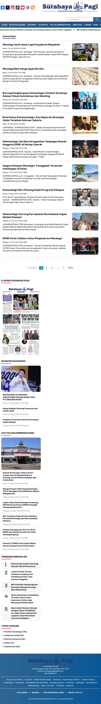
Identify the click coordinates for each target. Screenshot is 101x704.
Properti (28, 679)
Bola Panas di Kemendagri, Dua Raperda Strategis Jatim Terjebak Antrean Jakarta (33, 119)
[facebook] (3, 9)
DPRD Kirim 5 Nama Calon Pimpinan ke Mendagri (32, 238)
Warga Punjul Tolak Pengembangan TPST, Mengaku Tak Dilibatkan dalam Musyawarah (21, 491)
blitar (9, 643)
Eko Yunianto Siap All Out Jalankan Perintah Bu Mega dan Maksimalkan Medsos (20, 518)
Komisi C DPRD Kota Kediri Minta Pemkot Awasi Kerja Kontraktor (19, 544)
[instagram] (13, 9)
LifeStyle (70, 682)
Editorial (69, 685)
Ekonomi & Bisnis (17, 25)
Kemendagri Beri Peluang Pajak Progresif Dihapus (33, 190)
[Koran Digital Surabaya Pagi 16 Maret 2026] (21, 320)
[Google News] (28, 9)
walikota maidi (14, 635)
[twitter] (8, 9)
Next (70, 268)
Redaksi (35, 693)
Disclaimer (22, 693)
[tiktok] (18, 9)
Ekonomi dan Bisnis (14, 679)
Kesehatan (19, 682)
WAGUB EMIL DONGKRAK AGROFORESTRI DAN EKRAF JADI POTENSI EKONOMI (19, 397)
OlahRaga (79, 682)
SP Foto (50, 685)
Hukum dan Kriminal (71, 679)
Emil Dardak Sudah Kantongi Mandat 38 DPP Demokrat (24, 565)
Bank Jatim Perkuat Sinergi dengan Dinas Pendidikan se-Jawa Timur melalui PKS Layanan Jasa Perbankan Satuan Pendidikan (24, 613)
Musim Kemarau (14, 639)
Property (32, 25)
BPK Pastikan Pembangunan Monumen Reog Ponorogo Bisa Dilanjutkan (24, 587)
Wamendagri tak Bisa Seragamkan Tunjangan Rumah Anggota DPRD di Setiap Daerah (34, 143)
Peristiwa (77, 25)
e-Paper (87, 25)
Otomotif (43, 25)
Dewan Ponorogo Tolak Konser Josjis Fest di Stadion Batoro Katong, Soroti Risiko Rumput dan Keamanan (19, 476)
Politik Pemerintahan (60, 25)
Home (4, 25)
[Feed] (33, 9)
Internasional (33, 685)
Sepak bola (12, 646)
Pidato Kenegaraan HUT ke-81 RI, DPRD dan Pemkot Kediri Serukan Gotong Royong (19, 532)
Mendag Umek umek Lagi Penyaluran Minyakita (31, 44)
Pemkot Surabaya (15, 632)
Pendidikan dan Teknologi (37, 682)
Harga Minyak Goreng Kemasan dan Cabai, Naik (20, 409)
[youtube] (23, 9)
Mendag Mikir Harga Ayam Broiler (23, 68)
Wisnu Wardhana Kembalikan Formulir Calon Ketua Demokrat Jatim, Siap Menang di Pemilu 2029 (25, 599)
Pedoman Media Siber (54, 693)
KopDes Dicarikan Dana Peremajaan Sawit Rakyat (21, 420)
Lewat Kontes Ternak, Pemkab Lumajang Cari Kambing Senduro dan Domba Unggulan (22, 576)
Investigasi (8, 682)
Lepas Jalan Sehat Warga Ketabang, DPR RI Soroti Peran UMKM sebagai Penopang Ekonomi (20, 504)
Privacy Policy (75, 693)
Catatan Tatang (88, 679)
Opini (95, 25)
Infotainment (91, 682)
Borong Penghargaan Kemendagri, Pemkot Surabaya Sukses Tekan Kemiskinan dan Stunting (35, 95)
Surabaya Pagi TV (57, 682)
